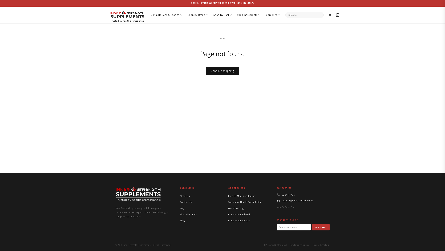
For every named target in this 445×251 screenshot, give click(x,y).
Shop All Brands (188, 214)
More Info (271, 15)
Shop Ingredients (247, 15)
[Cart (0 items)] (337, 15)
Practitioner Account (239, 220)
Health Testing (236, 208)
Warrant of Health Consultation (245, 202)
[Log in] (329, 15)
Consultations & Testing (165, 15)
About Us (185, 195)
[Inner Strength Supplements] (127, 15)
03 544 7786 (288, 194)
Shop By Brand (196, 15)
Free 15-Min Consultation (241, 195)
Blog (182, 220)
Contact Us (186, 202)
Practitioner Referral (239, 214)
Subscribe (321, 227)
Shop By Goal (221, 15)
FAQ (182, 208)
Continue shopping (222, 71)
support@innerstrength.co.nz (297, 200)
